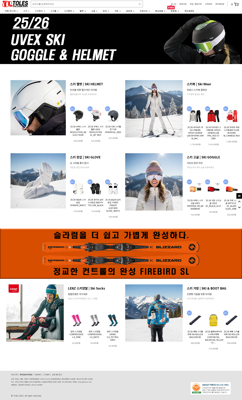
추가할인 (171, 7)
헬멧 (82, 11)
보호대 (129, 11)
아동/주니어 (10, 11)
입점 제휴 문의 (57, 374)
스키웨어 (68, 11)
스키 (25, 11)
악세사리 (144, 11)
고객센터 (208, 4)
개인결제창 (189, 11)
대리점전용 (219, 4)
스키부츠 (39, 11)
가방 (117, 11)
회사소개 (14, 374)
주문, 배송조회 (196, 4)
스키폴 (54, 11)
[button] (117, 61)
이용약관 (38, 374)
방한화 (174, 11)
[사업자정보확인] (55, 379)
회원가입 (183, 4)
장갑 (105, 11)
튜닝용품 (159, 11)
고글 (93, 11)
